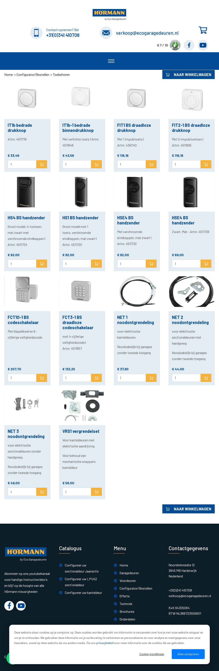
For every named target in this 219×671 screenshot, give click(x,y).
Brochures (127, 611)
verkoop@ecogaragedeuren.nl (147, 33)
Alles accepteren (188, 654)
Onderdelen (127, 619)
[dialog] (109, 644)
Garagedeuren (129, 573)
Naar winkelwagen (192, 74)
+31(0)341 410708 (63, 35)
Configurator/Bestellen (32, 74)
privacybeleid (104, 643)
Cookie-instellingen (151, 654)
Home (8, 74)
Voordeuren (128, 580)
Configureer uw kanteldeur (83, 592)
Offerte (125, 596)
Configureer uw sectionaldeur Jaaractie (82, 568)
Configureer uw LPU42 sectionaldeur (81, 582)
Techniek (126, 604)
